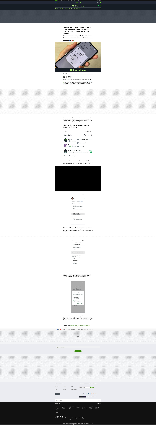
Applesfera (56, 409)
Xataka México (57, 417)
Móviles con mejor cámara (83, 380)
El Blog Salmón (97, 407)
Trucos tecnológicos (76, 8)
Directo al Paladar (77, 407)
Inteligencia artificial (74, 389)
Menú (57, 2)
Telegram (90, 393)
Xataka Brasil (57, 418)
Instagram (61, 8)
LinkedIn (95, 393)
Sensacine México (71, 417)
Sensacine (70, 407)
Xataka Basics (78, 6)
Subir (98, 403)
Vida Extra (63, 408)
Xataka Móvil (57, 408)
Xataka (78, 2)
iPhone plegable (70, 380)
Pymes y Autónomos (96, 409)
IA (88, 21)
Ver (78, 351)
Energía (64, 387)
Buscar (99, 400)
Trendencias (90, 407)
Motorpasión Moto (84, 408)
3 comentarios (66, 40)
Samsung (64, 389)
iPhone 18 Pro (90, 380)
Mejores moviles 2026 (64, 380)
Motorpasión (83, 407)
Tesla (77, 21)
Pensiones (72, 21)
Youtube (87, 393)
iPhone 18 (83, 21)
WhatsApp (56, 8)
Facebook (100, 8)
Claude (78, 380)
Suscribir (92, 387)
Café (86, 21)
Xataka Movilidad (73, 387)
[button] (68, 76)
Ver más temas (58, 394)
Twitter (98, 8)
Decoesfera (90, 408)
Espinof (70, 408)
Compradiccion (91, 409)
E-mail (73, 40)
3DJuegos (63, 407)
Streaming (56, 386)
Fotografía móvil (84, 329)
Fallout (68, 21)
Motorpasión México (83, 418)
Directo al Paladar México (77, 418)
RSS (91, 393)
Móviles (56, 387)
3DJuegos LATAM (64, 417)
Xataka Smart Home (57, 411)
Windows (66, 8)
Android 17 (74, 380)
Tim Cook (65, 21)
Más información (84, 424)
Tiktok (96, 393)
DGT (75, 21)
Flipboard (72, 40)
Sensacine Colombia (70, 419)
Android (70, 8)
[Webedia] (57, 403)
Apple (56, 389)
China (62, 21)
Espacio (72, 386)
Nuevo (98, 2)
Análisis (64, 386)
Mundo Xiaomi (57, 412)
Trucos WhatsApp (73, 329)
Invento (80, 21)
